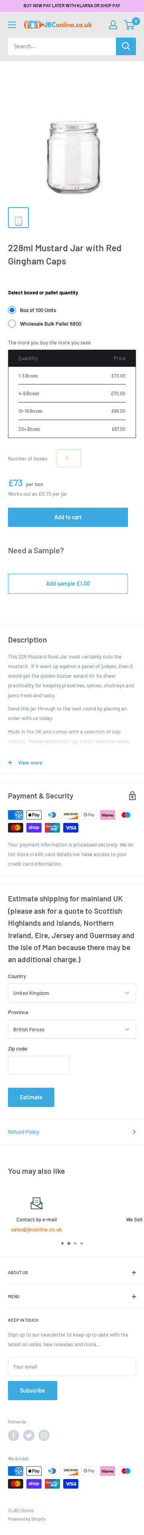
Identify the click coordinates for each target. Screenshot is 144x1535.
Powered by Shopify (27, 1518)
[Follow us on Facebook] (13, 1435)
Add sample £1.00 (68, 583)
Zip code (17, 1048)
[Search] (126, 46)
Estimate (31, 1097)
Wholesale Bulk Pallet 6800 (50, 323)
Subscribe (32, 1390)
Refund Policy (23, 1132)
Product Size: (23, 280)
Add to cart (68, 517)
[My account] (113, 24)
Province (18, 1012)
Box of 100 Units (38, 310)
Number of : (28, 458)
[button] (129, 25)
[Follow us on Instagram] (44, 1435)
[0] (129, 25)
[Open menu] (12, 25)
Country (17, 976)
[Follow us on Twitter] (28, 1435)
